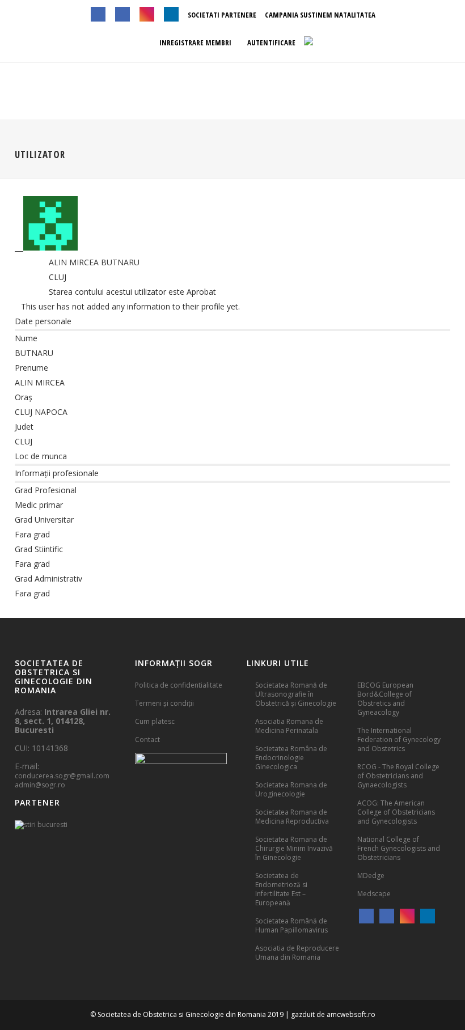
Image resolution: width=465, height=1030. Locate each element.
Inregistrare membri (194, 42)
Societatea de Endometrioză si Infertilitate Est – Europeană (281, 889)
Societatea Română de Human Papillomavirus (291, 925)
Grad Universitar (44, 519)
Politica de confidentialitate (178, 685)
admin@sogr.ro (40, 785)
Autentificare (270, 42)
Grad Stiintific (39, 549)
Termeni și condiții (164, 703)
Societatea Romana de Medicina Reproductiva (292, 816)
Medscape (374, 893)
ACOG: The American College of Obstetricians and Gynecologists (396, 812)
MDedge (370, 875)
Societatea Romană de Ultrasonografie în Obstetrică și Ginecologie (295, 694)
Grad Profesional (46, 490)
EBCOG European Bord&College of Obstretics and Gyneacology (385, 698)
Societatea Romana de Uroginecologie (291, 789)
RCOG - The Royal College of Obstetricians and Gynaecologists (398, 776)
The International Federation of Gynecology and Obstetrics (399, 739)
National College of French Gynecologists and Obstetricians (398, 848)
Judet (24, 426)
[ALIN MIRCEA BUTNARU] (46, 247)
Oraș (23, 397)
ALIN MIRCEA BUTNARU (94, 262)
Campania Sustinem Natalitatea (320, 15)
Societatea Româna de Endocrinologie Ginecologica (291, 758)
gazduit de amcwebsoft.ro (333, 1014)
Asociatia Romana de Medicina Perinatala (289, 726)
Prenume (31, 367)
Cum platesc (155, 721)
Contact (147, 739)
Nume (26, 338)
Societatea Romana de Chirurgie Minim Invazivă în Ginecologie (294, 848)
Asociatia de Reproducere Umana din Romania (297, 952)
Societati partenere (222, 15)
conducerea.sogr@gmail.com (62, 776)
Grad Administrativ (48, 578)
